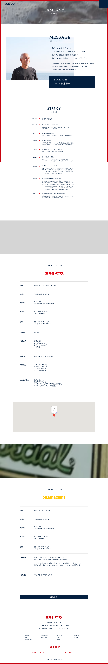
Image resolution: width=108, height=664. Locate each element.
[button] (104, 4)
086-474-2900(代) (47, 628)
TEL (39, 628)
